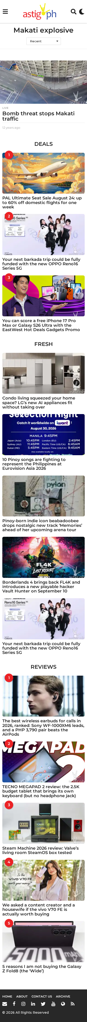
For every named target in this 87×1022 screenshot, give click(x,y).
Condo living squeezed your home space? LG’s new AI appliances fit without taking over (38, 403)
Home (7, 996)
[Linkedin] (33, 1003)
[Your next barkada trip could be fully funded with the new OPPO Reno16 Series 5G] (43, 234)
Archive (63, 996)
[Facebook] (14, 1003)
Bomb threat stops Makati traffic (38, 116)
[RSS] (72, 1003)
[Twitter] (43, 1003)
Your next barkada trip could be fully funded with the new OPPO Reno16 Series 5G (41, 264)
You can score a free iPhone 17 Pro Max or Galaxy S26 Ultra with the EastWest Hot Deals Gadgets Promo (41, 325)
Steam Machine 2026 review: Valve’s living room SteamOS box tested (40, 850)
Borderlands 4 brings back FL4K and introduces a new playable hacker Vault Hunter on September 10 (41, 587)
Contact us (42, 996)
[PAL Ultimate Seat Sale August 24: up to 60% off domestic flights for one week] (43, 173)
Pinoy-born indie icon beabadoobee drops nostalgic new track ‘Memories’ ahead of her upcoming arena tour (42, 525)
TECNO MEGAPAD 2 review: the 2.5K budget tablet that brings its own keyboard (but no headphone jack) (40, 791)
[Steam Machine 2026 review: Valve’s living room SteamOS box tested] (43, 823)
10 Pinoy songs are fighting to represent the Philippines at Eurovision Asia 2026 (34, 464)
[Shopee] (63, 1003)
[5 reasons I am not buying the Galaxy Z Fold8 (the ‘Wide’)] (43, 941)
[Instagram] (23, 1003)
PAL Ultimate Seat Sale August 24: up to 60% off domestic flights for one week (42, 202)
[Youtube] (53, 1003)
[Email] (4, 1003)
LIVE (5, 108)
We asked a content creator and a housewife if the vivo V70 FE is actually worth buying (38, 910)
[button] (5, 11)
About (22, 996)
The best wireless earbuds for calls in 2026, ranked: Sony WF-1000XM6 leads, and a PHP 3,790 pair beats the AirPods (43, 727)
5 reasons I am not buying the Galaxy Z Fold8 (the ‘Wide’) (41, 968)
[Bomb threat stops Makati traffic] (43, 82)
